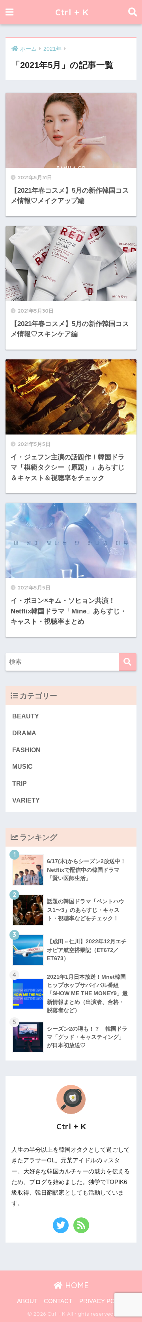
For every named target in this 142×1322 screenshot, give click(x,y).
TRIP (19, 783)
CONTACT (58, 1301)
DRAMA (24, 733)
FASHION (26, 750)
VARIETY (26, 800)
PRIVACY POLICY (103, 1301)
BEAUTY (25, 716)
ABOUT (27, 1301)
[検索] (127, 662)
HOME (76, 1285)
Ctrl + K (72, 12)
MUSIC (22, 766)
